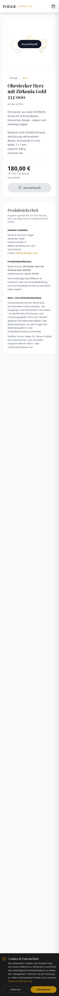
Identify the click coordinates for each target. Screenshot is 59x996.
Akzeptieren (43, 989)
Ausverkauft (32, 188)
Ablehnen (16, 989)
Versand (25, 173)
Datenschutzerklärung (20, 981)
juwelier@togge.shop (26, 252)
